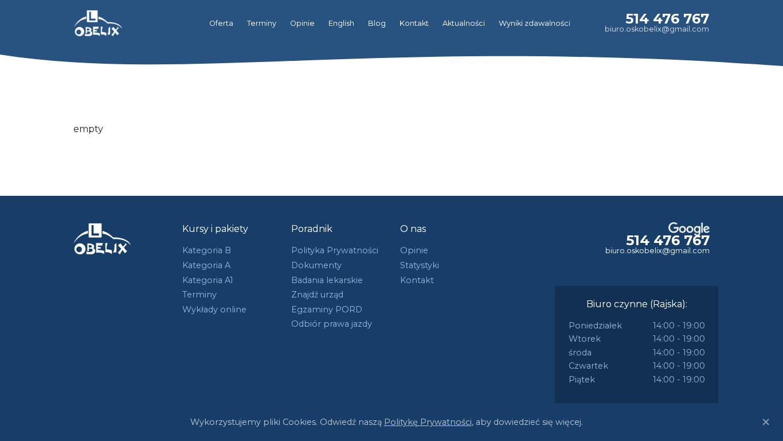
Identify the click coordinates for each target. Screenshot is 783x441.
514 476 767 (667, 18)
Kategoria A (206, 265)
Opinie (302, 23)
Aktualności (464, 23)
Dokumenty (316, 265)
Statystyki (419, 265)
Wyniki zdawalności (534, 23)
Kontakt (414, 23)
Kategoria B (206, 250)
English (341, 23)
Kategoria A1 (207, 280)
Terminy (261, 23)
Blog (377, 23)
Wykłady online (214, 309)
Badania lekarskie (327, 280)
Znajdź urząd (317, 294)
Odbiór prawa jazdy (331, 324)
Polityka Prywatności (334, 250)
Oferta (221, 23)
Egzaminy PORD (326, 309)
